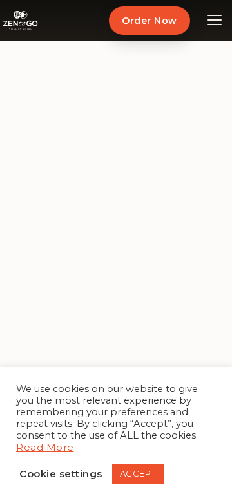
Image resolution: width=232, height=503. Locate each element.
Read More (45, 447)
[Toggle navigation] (214, 20)
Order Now (149, 20)
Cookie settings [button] (60, 474)
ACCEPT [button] (138, 473)
